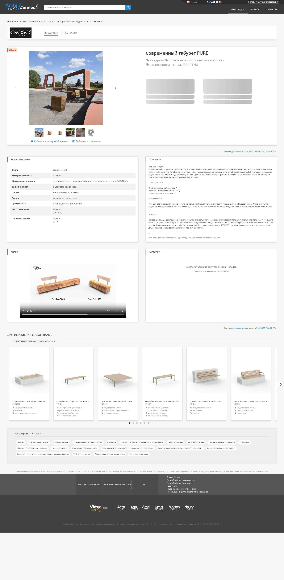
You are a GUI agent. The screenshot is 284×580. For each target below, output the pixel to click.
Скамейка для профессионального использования (180, 448)
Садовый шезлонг (61, 442)
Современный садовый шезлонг (88, 442)
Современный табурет (39, 442)
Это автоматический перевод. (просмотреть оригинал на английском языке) (184, 237)
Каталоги (255, 9)
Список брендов (174, 477)
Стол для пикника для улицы (84, 448)
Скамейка (111, 442)
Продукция (237, 9)
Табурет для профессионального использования (142, 442)
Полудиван (245, 442)
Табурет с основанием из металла (32, 448)
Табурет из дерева (196, 442)
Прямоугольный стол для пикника (110, 454)
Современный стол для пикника (221, 448)
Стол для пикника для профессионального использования (127, 448)
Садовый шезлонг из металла (222, 442)
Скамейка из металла (138, 454)
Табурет (20, 442)
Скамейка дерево (175, 442)
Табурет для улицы (82, 454)
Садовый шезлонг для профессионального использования (43, 454)
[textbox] (84, 7)
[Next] (115, 88)
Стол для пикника (59, 448)
